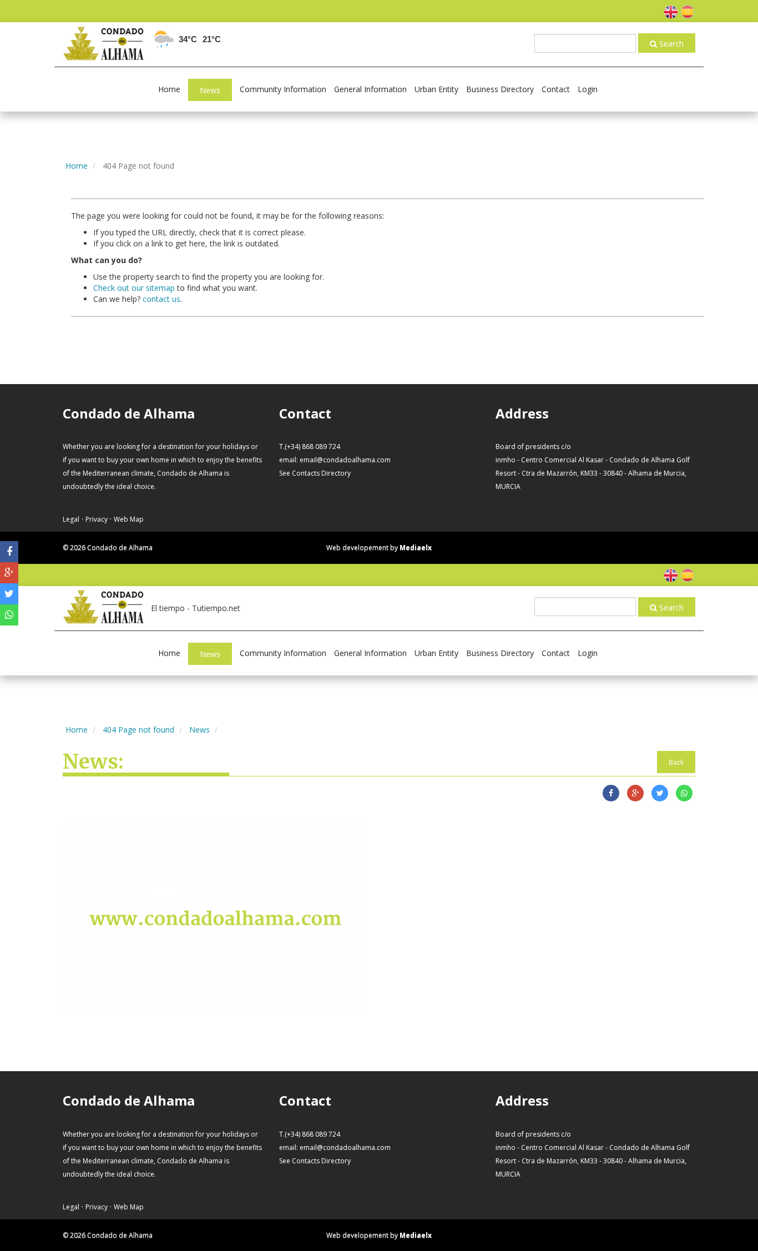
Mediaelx (416, 547)
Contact (556, 89)
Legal (71, 519)
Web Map (129, 519)
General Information (370, 89)
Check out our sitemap (134, 288)
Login (588, 89)
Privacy (96, 519)
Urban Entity (436, 89)
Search (670, 43)
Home (169, 89)
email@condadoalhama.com (345, 460)
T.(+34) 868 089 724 (309, 446)
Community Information (283, 89)
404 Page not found (138, 729)
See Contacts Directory (315, 473)
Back (676, 762)
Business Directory (500, 89)
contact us (161, 299)
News (210, 90)
